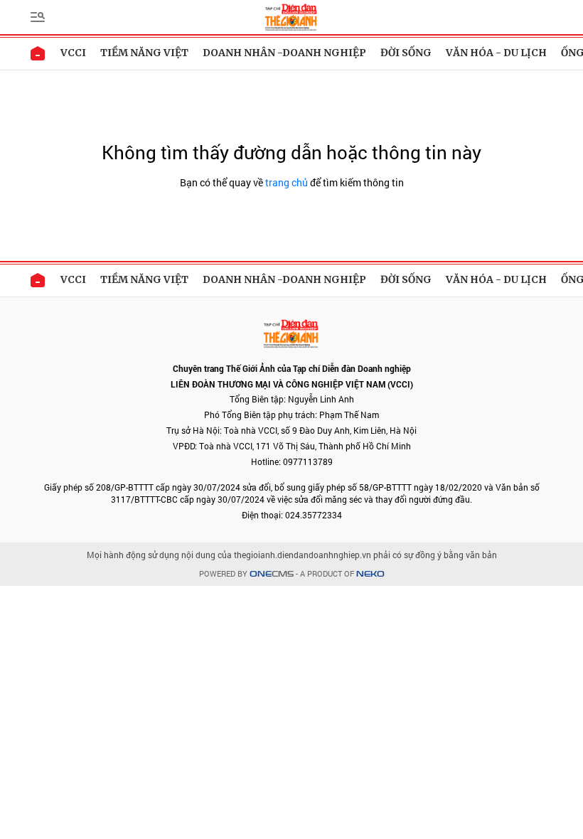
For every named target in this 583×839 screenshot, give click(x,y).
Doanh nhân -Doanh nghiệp (284, 52)
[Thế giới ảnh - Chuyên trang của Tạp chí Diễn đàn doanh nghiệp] (291, 16)
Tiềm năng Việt (144, 52)
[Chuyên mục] (37, 17)
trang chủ (286, 182)
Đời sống (406, 52)
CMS (272, 574)
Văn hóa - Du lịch (496, 52)
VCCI (73, 52)
